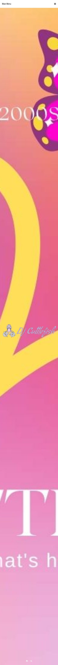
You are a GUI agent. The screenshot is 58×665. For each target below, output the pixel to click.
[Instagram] (27, 661)
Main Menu (6, 4)
